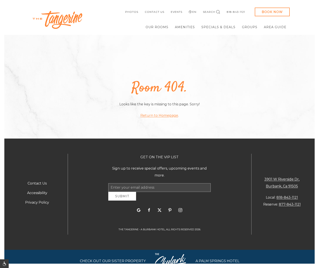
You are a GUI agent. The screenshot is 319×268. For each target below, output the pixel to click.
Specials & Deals (218, 27)
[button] (4, 263)
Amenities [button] (185, 27)
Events (176, 11)
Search (209, 11)
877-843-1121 (290, 206)
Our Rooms (157, 27)
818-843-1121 (236, 11)
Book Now (272, 12)
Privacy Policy (37, 204)
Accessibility (37, 195)
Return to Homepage (159, 115)
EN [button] (194, 11)
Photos (131, 11)
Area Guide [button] (275, 27)
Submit (122, 199)
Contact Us (154, 11)
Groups (249, 27)
